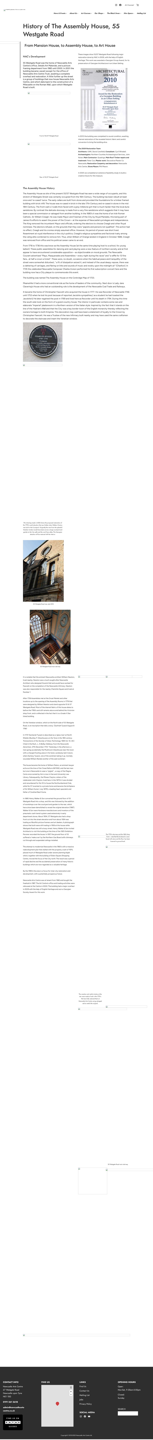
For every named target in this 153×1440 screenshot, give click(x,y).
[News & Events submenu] (66, 13)
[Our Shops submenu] (103, 13)
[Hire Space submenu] (133, 13)
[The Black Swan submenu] (120, 13)
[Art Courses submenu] (91, 13)
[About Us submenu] (77, 13)
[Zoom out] (70, 1394)
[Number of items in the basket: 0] (137, 5)
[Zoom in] (70, 1391)
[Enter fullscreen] (70, 1387)
